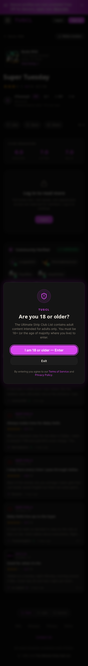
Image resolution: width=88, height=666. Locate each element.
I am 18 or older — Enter (44, 350)
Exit (44, 361)
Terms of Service (59, 371)
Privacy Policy (43, 374)
